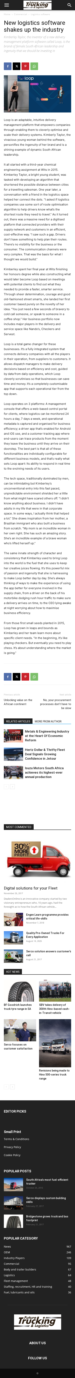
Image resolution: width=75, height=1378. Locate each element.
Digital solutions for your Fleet (31, 888)
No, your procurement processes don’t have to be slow (55, 704)
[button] (6, 5)
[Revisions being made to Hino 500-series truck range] (55, 1043)
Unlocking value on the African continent (18, 702)
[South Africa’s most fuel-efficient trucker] (13, 1184)
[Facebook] (8, 66)
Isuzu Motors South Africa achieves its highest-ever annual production (44, 772)
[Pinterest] (25, 66)
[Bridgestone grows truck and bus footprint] (13, 1221)
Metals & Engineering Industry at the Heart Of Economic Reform (47, 735)
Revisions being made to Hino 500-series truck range (54, 1074)
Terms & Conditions (16, 1139)
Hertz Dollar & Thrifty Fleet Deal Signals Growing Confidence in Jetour (45, 754)
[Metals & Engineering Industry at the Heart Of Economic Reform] (13, 735)
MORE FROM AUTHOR (48, 721)
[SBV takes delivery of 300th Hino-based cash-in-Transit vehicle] (55, 991)
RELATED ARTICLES (18, 721)
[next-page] (12, 786)
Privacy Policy (12, 1147)
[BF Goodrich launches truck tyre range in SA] (20, 991)
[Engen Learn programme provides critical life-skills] (13, 919)
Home (7, 14)
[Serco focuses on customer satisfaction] (20, 1030)
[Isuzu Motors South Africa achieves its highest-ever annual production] (13, 772)
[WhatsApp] (34, 66)
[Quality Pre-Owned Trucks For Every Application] (13, 938)
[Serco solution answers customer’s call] (13, 956)
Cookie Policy (12, 1155)
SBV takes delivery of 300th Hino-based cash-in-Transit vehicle (54, 1008)
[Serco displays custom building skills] (13, 1203)
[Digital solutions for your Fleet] (37, 859)
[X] (16, 66)
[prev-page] (6, 786)
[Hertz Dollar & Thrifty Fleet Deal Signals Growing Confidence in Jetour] (13, 754)
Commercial (20, 14)
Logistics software (40, 14)
